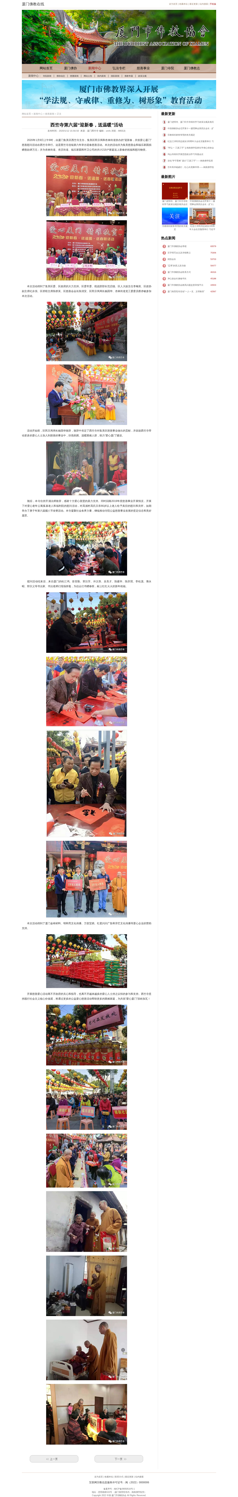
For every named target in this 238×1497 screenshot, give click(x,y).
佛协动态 (61, 76)
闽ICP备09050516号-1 (124, 1489)
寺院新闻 (47, 76)
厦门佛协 (70, 68)
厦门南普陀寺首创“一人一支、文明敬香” (186, 291)
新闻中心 (94, 68)
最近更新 (193, 4)
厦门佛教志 (192, 68)
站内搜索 (204, 4)
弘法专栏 (119, 68)
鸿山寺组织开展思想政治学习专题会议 (185, 154)
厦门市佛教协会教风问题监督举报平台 (185, 285)
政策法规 (142, 76)
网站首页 (46, 68)
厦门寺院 (167, 68)
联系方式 (119, 1477)
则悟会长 (172, 259)
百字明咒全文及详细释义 (179, 253)
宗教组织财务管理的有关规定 (181, 135)
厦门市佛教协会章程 (177, 246)
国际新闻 (115, 76)
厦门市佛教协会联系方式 (179, 272)
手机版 (213, 4)
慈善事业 (143, 68)
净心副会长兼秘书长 (177, 278)
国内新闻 (101, 76)
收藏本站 (183, 4)
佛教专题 (129, 76)
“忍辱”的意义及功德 (177, 265)
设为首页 (173, 4)
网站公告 (88, 76)
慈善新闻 (74, 76)
